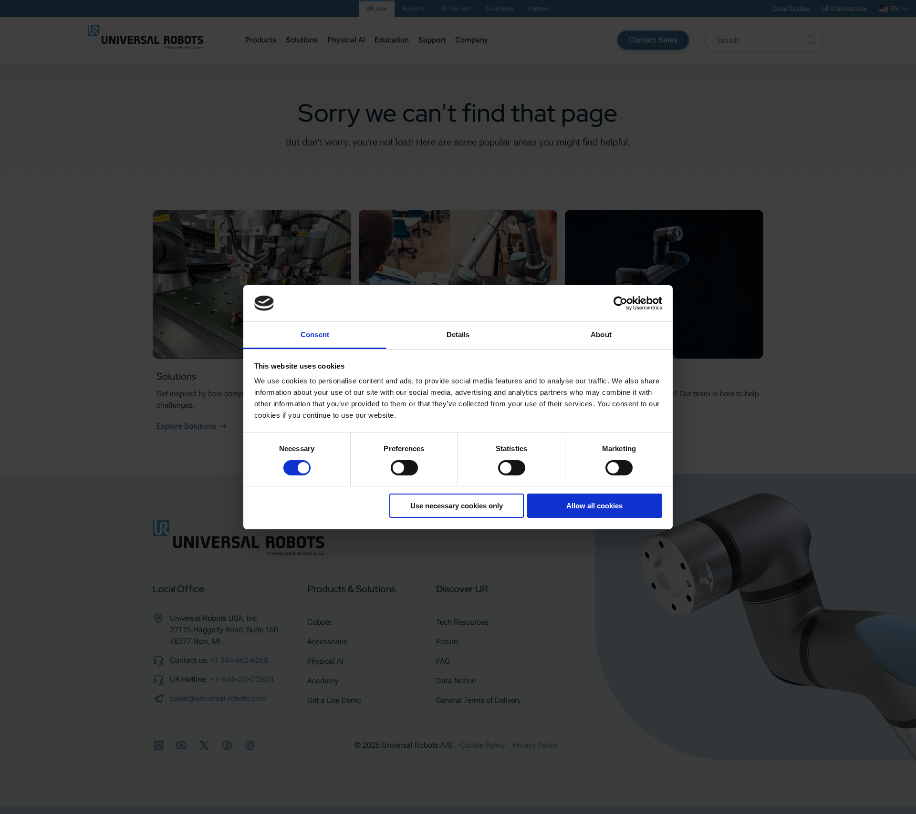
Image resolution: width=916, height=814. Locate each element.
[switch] (404, 467)
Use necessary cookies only (456, 506)
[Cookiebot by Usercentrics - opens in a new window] (620, 303)
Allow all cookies (594, 506)
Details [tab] (458, 334)
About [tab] (601, 334)
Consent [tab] (315, 334)
